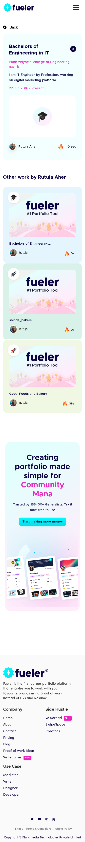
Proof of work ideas (19, 751)
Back (12, 27)
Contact (9, 731)
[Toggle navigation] (75, 7)
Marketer (10, 775)
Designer (10, 788)
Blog (6, 744)
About (8, 724)
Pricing (8, 738)
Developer (11, 794)
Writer (8, 781)
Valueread (58, 718)
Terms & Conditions (38, 829)
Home (8, 718)
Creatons (52, 731)
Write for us (16, 757)
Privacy (18, 829)
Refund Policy (63, 829)
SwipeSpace (55, 724)
